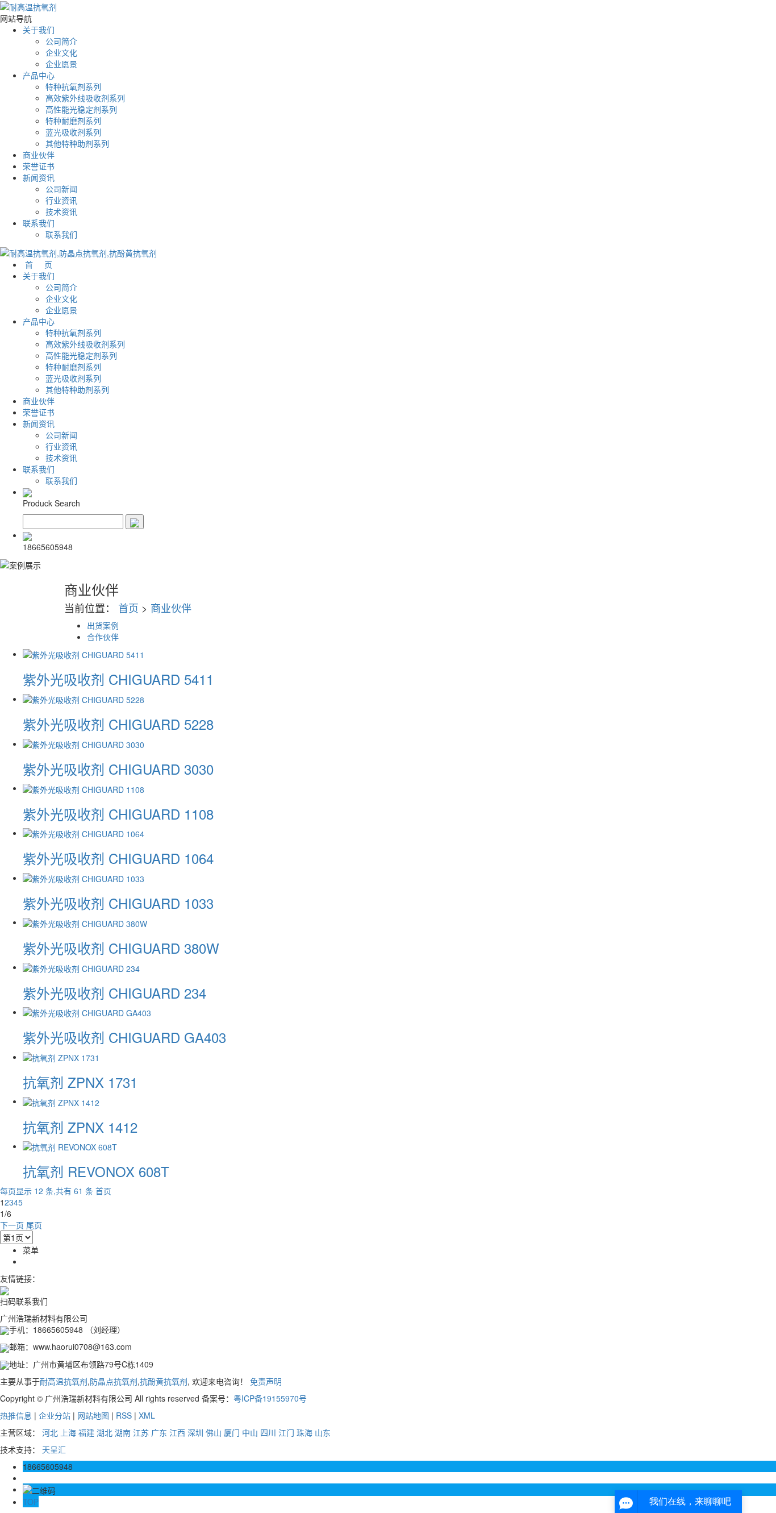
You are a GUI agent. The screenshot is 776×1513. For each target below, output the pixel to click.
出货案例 (103, 625)
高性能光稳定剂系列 (81, 109)
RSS (124, 1415)
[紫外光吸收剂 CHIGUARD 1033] (83, 877)
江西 (177, 1432)
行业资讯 (61, 200)
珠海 (304, 1432)
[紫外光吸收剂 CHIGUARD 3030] (83, 743)
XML (147, 1415)
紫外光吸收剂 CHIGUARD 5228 (118, 724)
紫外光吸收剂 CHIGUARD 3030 (118, 769)
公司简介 (61, 41)
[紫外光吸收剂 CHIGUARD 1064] (83, 832)
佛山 (214, 1432)
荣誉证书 (39, 166)
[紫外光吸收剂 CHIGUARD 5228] (83, 698)
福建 (86, 1432)
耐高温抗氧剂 (63, 1381)
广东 (159, 1432)
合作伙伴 (103, 636)
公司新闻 (61, 188)
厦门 (232, 1432)
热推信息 (16, 1415)
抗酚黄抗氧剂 (163, 1381)
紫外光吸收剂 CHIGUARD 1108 (118, 814)
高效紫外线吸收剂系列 (85, 97)
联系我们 (39, 222)
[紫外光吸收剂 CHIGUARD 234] (81, 966)
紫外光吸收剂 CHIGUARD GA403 (124, 1037)
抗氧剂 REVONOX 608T (96, 1171)
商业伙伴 (39, 154)
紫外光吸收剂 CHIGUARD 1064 (118, 858)
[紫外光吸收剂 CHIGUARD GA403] (87, 1011)
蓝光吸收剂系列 (73, 132)
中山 (250, 1432)
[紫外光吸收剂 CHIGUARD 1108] (83, 787)
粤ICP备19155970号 (270, 1398)
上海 (68, 1432)
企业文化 (61, 52)
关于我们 (39, 29)
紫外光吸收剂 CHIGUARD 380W (121, 948)
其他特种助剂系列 (77, 143)
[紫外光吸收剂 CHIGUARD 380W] (85, 922)
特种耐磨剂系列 (73, 120)
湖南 (123, 1432)
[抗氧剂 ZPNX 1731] (61, 1056)
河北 (50, 1432)
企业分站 (54, 1415)
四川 (268, 1432)
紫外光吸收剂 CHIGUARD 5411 (118, 679)
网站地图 (93, 1415)
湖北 (104, 1432)
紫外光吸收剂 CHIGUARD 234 (114, 993)
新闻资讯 (39, 177)
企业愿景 (61, 63)
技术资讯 (61, 211)
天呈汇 (54, 1449)
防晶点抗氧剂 (113, 1381)
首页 (128, 607)
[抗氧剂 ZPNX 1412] (61, 1101)
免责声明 (266, 1381)
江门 (286, 1432)
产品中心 (39, 75)
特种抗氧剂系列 (73, 86)
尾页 (34, 1225)
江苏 (141, 1432)
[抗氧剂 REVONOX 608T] (70, 1146)
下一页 (12, 1225)
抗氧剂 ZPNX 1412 (80, 1127)
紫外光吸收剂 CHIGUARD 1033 (118, 903)
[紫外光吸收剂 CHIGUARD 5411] (83, 653)
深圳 (195, 1432)
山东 (323, 1432)
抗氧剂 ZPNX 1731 (80, 1082)
